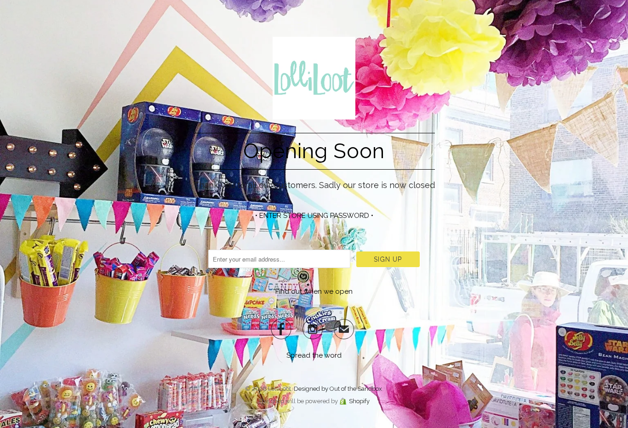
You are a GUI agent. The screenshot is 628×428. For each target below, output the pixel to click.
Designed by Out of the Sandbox (338, 388)
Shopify (359, 401)
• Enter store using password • (314, 215)
